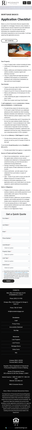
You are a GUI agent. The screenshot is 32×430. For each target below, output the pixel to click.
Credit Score (6, 264)
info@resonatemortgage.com (16, 311)
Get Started (9, 40)
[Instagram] (17, 425)
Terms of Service (18, 272)
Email (4, 231)
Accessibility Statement (16, 327)
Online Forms (16, 349)
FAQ (16, 352)
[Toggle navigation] (29, 2)
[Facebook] (15, 425)
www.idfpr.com (19, 380)
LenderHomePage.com (21, 428)
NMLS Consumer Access (16, 384)
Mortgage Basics (16, 346)
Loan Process (16, 343)
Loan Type (5, 258)
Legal (16, 320)
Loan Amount (6, 245)
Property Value (6, 251)
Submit (8, 281)
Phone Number (6, 238)
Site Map (16, 330)
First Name (5, 218)
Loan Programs (16, 339)
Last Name (5, 225)
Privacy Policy (16, 324)
